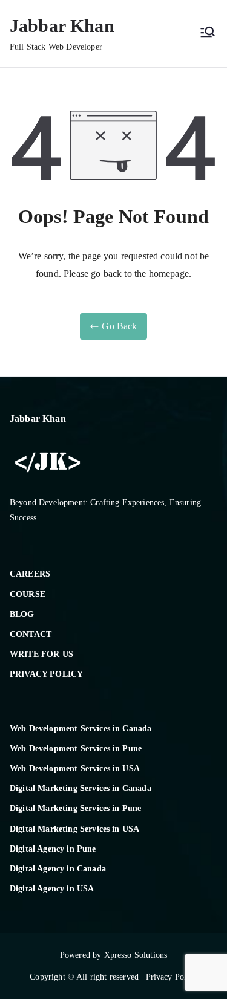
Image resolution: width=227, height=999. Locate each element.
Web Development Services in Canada (80, 728)
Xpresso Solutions (136, 955)
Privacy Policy (171, 976)
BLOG (22, 614)
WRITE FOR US (41, 654)
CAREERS (30, 573)
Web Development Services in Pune (76, 748)
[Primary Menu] (207, 33)
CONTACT (30, 634)
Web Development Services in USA (75, 768)
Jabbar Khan (62, 26)
